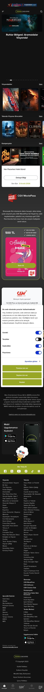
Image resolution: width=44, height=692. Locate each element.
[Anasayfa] (22, 656)
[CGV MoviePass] (40, 687)
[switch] (38, 339)
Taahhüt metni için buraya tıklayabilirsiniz (22, 414)
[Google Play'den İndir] (29, 638)
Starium (5, 612)
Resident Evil (28, 539)
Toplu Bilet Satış (29, 606)
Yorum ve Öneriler (30, 628)
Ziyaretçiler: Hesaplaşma (11, 517)
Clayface (26, 568)
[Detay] (11, 99)
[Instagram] (26, 471)
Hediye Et (21, 271)
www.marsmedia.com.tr (10, 647)
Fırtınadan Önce (8, 532)
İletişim (26, 630)
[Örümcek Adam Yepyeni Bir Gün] (22, 5)
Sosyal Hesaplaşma (30, 566)
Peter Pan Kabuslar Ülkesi (11, 535)
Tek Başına (27, 541)
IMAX (4, 608)
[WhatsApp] (39, 471)
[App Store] (10, 441)
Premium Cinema (8, 606)
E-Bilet (26, 612)
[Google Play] (10, 436)
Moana (5, 546)
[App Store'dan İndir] (29, 642)
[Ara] (41, 11)
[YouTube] (19, 471)
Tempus (5, 530)
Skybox (5, 601)
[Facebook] (5, 471)
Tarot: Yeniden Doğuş (10, 541)
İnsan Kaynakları (29, 600)
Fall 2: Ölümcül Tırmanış (31, 510)
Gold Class (6, 599)
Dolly (25, 499)
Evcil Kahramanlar (8, 519)
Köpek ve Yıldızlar (29, 501)
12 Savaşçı (27, 519)
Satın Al (21, 265)
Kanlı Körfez (28, 523)
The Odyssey (7, 487)
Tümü (40, 84)
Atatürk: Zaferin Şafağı (31, 487)
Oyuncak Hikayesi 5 (9, 503)
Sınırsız (26, 532)
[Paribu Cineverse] (22, 11)
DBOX (5, 619)
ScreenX (5, 615)
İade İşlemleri (28, 614)
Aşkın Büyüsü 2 (29, 521)
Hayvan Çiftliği (7, 544)
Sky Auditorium (7, 603)
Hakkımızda (27, 597)
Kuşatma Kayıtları (29, 503)
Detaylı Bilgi (21, 177)
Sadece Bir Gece (29, 505)
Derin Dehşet (7, 521)
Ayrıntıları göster (31, 361)
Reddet (22, 382)
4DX (4, 610)
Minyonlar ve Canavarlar (10, 501)
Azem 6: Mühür (29, 512)
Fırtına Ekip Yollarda (9, 523)
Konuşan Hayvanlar (30, 526)
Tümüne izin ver (22, 368)
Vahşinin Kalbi (28, 559)
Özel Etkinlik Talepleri (31, 604)
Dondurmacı (28, 514)
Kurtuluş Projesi (8, 550)
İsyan (25, 544)
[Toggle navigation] (3, 11)
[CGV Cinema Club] (22, 687)
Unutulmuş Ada (29, 557)
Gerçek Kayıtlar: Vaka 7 (10, 496)
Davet (4, 505)
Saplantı (5, 508)
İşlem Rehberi (28, 602)
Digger (26, 550)
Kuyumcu (6, 510)
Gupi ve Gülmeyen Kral (31, 571)
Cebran (26, 490)
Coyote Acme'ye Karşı (31, 492)
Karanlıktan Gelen (8, 548)
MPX (4, 621)
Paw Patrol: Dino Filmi (10, 494)
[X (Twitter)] (11, 471)
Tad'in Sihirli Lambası (30, 508)
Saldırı (26, 517)
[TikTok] (32, 471)
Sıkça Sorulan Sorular (31, 626)
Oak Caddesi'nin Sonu (10, 499)
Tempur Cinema (8, 617)
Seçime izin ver (22, 375)
